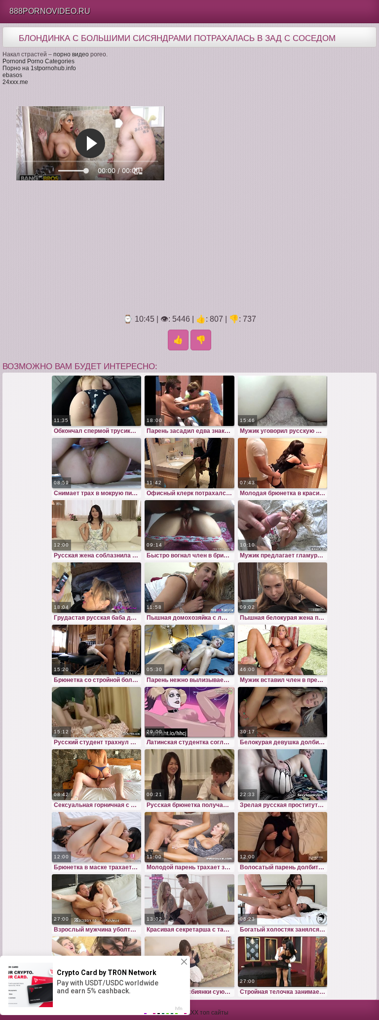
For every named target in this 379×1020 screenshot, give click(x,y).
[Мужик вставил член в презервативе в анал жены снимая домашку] (283, 650)
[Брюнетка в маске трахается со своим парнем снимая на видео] (97, 837)
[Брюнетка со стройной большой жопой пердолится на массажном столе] (97, 650)
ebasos (12, 75)
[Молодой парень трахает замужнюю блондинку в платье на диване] (189, 837)
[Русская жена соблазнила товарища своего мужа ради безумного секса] (97, 525)
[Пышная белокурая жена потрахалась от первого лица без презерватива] (283, 587)
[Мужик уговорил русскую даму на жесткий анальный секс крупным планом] (283, 401)
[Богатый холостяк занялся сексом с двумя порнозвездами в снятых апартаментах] (283, 899)
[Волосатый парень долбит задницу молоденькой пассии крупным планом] (283, 837)
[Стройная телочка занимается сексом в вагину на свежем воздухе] (283, 961)
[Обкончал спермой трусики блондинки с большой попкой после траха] (97, 401)
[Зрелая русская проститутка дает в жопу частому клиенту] (283, 774)
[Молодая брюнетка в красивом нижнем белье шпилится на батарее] (283, 463)
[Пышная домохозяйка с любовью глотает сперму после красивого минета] (189, 587)
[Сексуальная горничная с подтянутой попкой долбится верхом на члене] (97, 774)
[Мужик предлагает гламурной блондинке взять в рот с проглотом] (283, 525)
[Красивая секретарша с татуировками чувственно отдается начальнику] (189, 899)
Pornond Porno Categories (38, 61)
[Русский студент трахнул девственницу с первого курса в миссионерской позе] (97, 712)
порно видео (71, 54)
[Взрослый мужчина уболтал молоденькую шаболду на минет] (97, 899)
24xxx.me (15, 82)
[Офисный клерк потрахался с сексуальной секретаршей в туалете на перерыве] (189, 463)
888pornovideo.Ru (49, 11)
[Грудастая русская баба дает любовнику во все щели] (97, 587)
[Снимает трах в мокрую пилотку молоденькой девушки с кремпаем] (97, 463)
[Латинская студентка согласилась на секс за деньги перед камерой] (189, 712)
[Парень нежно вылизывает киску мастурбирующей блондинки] (189, 650)
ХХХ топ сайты (207, 1012)
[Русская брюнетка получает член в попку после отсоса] (189, 774)
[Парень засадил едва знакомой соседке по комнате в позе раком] (189, 401)
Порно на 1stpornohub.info (39, 68)
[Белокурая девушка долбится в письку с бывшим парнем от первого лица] (283, 712)
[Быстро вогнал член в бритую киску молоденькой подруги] (189, 525)
